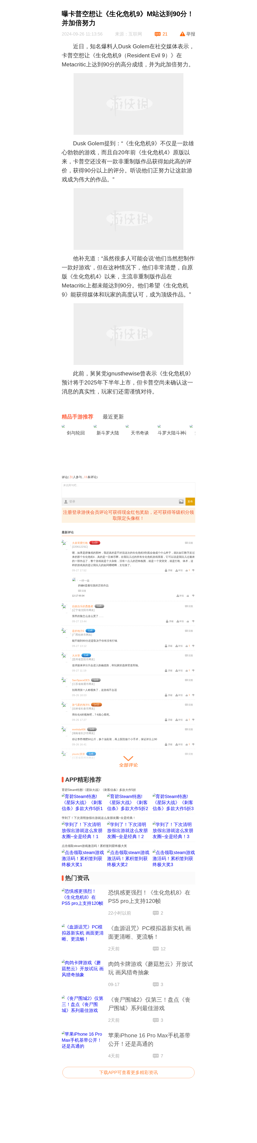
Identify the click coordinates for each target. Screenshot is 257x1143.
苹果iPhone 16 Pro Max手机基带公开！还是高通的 (149, 1039)
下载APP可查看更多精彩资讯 (128, 1072)
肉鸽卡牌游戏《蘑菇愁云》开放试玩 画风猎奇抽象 (150, 968)
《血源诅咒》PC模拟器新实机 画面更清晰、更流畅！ (149, 932)
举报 (190, 33)
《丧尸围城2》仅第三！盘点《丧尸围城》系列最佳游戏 (149, 1004)
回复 (191, 543)
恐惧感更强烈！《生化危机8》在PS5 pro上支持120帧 (149, 896)
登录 (72, 501)
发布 (190, 501)
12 (163, 948)
